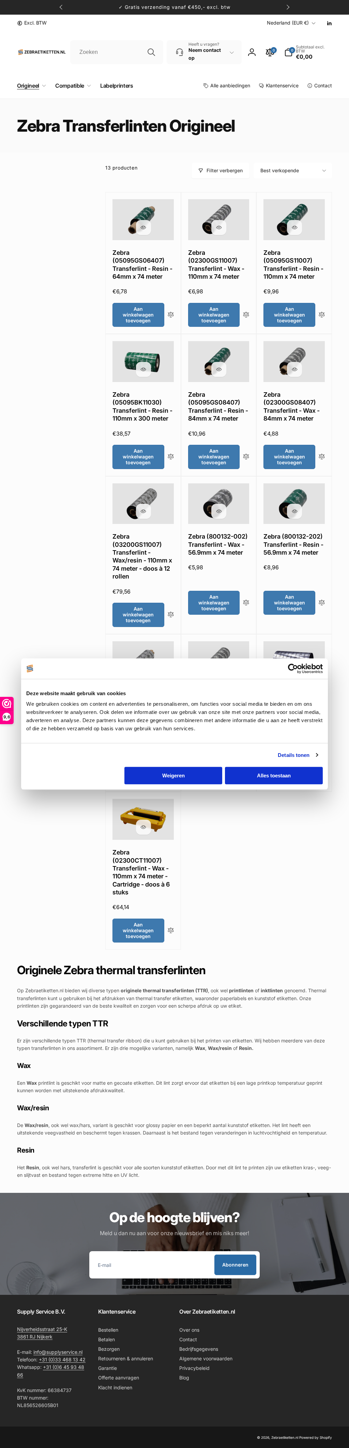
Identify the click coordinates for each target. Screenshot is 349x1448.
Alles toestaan (274, 775)
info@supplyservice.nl (57, 1352)
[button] (30, 86)
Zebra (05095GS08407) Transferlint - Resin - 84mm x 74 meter (218, 406)
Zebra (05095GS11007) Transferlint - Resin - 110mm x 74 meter (293, 264)
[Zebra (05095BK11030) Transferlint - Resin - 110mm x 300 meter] (143, 369)
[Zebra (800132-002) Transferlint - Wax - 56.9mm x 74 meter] (218, 511)
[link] (32, 23)
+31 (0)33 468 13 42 (62, 1359)
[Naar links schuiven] (61, 7)
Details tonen (293, 755)
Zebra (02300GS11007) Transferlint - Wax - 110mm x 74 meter (216, 264)
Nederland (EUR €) (288, 23)
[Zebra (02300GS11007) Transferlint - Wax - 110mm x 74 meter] (218, 227)
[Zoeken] (151, 52)
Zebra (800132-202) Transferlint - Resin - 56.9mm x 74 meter (293, 544)
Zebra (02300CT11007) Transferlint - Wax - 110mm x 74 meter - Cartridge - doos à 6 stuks (141, 872)
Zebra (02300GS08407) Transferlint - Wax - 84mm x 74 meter (291, 406)
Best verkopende (279, 170)
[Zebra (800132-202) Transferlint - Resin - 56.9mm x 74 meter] (294, 511)
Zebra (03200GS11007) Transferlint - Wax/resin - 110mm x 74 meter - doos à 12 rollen (142, 556)
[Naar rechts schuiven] (287, 7)
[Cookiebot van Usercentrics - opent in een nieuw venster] (293, 668)
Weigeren (173, 775)
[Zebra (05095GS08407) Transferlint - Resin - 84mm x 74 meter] (218, 369)
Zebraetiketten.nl (284, 1437)
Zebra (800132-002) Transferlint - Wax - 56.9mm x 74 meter (218, 544)
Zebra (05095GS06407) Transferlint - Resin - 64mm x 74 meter (142, 264)
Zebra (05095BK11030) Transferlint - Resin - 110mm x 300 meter (142, 406)
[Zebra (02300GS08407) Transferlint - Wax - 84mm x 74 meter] (294, 369)
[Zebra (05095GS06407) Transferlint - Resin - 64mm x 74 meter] (143, 227)
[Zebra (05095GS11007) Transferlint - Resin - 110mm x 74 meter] (294, 227)
